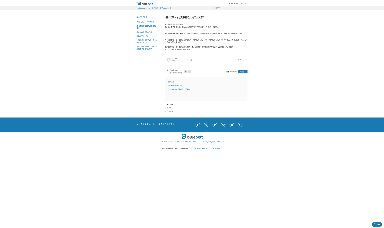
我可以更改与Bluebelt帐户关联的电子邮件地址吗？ (146, 48)
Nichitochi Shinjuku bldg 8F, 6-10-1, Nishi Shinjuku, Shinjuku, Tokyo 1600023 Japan (193, 142)
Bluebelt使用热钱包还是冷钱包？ (180, 89)
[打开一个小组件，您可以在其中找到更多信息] (377, 224)
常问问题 (155, 8)
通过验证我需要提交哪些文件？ (146, 27)
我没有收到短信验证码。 (145, 32)
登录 (167, 111)
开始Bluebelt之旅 (165, 8)
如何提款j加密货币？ (175, 85)
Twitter (187, 60)
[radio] (186, 71)
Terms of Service (200, 148)
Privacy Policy (217, 148)
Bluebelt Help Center (143, 8)
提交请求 (243, 72)
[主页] (144, 3)
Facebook (184, 60)
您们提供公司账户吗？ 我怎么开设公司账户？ (147, 41)
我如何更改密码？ (142, 36)
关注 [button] (239, 60)
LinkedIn (190, 60)
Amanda (175, 58)
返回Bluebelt (235, 3)
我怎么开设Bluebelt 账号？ (146, 22)
